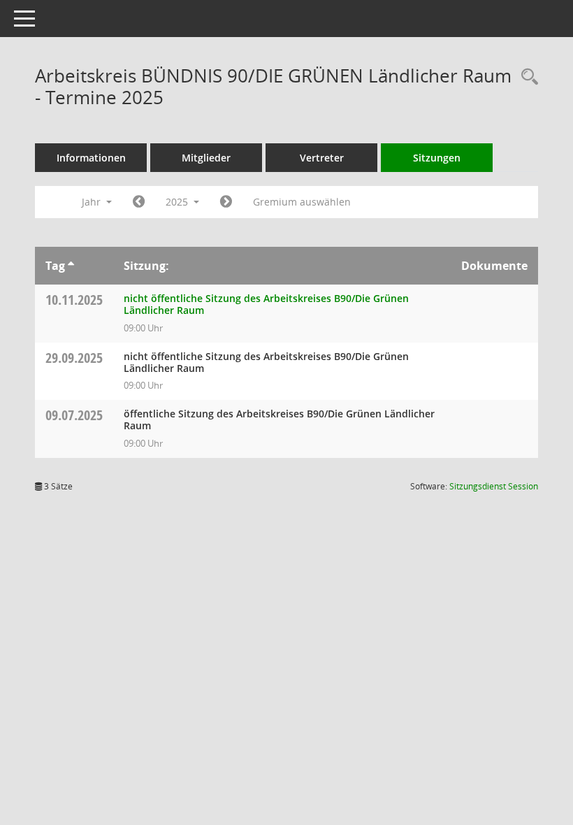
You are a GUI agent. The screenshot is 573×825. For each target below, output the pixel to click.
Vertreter (322, 157)
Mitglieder (206, 157)
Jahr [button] (92, 201)
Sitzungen (436, 157)
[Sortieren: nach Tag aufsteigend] (71, 265)
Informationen (91, 157)
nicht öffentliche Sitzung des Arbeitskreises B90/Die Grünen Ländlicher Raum (266, 304)
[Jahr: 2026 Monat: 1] (226, 202)
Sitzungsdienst (493, 486)
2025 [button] (178, 201)
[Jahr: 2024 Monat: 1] (138, 202)
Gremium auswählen (302, 201)
